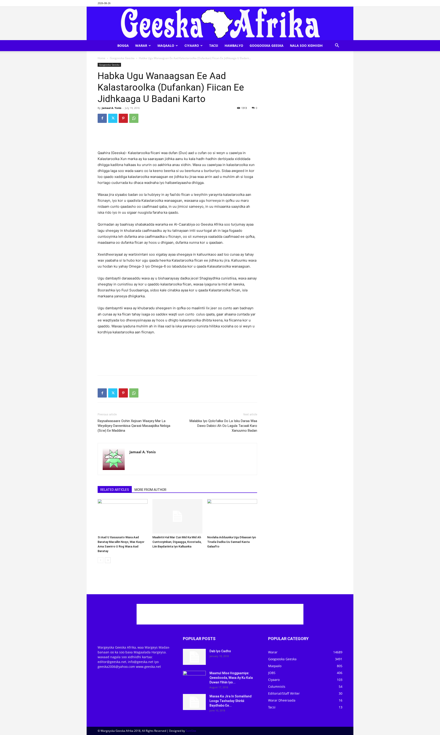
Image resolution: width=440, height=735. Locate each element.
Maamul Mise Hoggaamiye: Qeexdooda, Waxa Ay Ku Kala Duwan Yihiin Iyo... (231, 677)
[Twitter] (112, 118)
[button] (336, 46)
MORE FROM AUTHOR (150, 490)
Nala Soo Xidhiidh (306, 45)
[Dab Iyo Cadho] (194, 657)
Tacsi (213, 45)
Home (101, 58)
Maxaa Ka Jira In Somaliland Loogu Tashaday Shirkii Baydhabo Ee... (230, 700)
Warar (141, 45)
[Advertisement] (177, 138)
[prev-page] (100, 560)
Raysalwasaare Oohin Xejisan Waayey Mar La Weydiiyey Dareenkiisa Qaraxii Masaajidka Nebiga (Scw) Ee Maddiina (134, 426)
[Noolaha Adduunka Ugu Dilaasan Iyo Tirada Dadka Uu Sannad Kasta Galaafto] (232, 516)
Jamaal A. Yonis (111, 108)
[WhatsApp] (133, 118)
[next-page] (108, 560)
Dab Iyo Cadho (220, 651)
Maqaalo (165, 45)
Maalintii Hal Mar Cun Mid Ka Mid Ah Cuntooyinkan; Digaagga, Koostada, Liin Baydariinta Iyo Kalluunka (176, 542)
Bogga (123, 45)
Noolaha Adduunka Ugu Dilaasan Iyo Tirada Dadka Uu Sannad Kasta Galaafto (231, 542)
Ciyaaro (191, 45)
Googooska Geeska (266, 45)
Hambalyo (234, 45)
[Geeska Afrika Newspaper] (220, 23)
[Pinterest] (123, 118)
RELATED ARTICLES (114, 490)
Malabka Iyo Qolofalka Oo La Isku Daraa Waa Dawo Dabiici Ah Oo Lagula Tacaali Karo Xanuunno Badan (223, 426)
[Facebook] (102, 118)
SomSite (191, 731)
